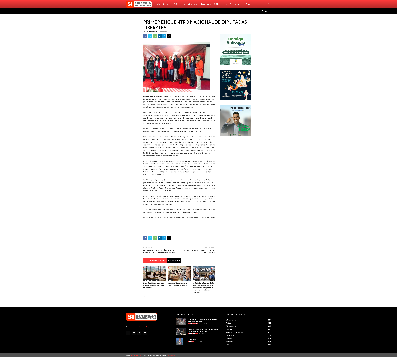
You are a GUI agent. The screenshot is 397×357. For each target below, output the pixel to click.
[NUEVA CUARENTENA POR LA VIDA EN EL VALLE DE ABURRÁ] (181, 321)
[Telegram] (164, 36)
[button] (268, 4)
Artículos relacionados (155, 260)
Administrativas (190, 4)
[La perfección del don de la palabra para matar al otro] (179, 273)
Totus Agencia (171, 355)
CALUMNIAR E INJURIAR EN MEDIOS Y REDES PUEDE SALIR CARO (203, 330)
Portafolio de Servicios (175, 11)
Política (177, 4)
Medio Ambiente (231, 4)
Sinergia (162, 11)
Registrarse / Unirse (152, 11)
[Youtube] (269, 11)
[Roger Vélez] (179, 341)
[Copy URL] (169, 36)
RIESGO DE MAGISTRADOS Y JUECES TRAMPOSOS (199, 251)
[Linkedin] (160, 36)
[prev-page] (144, 296)
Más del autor (174, 260)
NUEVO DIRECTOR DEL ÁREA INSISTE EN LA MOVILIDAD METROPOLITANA (159, 251)
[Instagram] (262, 11)
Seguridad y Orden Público (151, 280)
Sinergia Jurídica (193, 333)
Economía (195, 280)
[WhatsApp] (155, 36)
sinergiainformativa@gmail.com (146, 327)
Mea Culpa (246, 4)
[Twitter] (265, 11)
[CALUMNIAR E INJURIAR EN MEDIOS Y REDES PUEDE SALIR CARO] (181, 331)
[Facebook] (259, 11)
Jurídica (217, 4)
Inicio (157, 4)
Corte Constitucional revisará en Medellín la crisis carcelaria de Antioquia (153, 285)
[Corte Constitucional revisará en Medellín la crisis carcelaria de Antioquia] (154, 273)
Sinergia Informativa (152, 31)
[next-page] (148, 296)
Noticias (166, 4)
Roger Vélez (192, 339)
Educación (205, 4)
